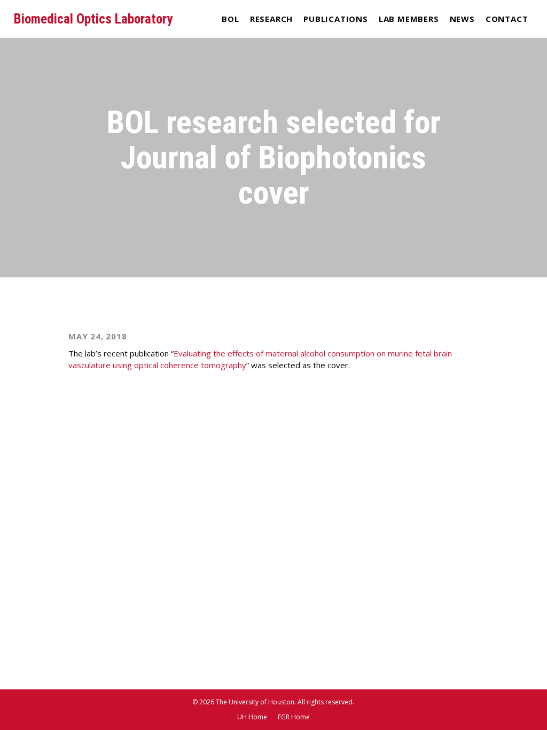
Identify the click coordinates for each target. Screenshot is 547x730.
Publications (335, 18)
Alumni (409, 39)
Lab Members (409, 18)
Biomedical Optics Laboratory (93, 19)
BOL (230, 18)
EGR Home (294, 716)
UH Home (252, 716)
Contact (507, 18)
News (462, 18)
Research (271, 18)
